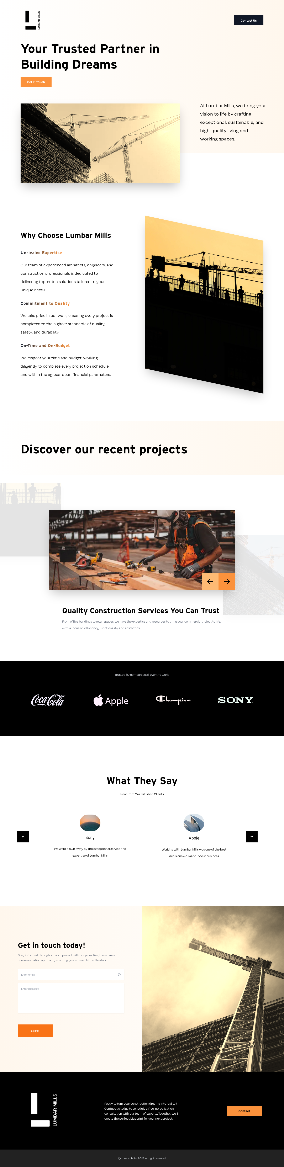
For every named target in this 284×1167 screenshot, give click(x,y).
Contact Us (249, 20)
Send (35, 1030)
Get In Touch (36, 82)
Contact (244, 1111)
